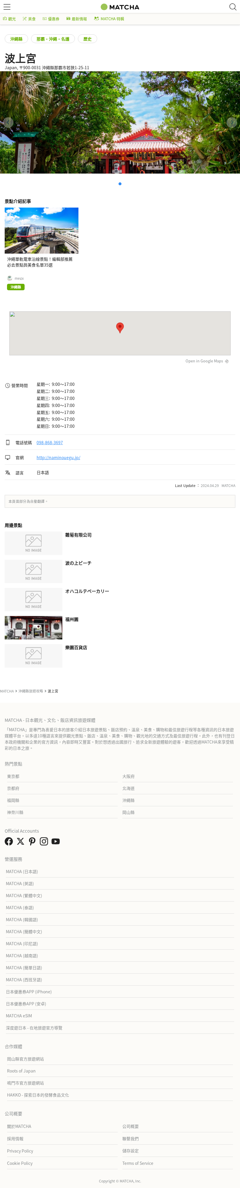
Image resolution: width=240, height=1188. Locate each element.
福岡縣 (13, 800)
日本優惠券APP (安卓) (26, 1004)
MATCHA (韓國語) (22, 919)
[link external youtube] (57, 842)
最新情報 (79, 18)
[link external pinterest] (33, 842)
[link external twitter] (21, 842)
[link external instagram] (45, 842)
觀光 (12, 18)
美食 (32, 18)
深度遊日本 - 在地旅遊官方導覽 (34, 1028)
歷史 (87, 39)
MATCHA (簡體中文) (24, 931)
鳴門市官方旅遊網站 (25, 1083)
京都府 (13, 788)
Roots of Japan (21, 1071)
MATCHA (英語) (20, 883)
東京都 (13, 776)
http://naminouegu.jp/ (58, 457)
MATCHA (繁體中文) (24, 895)
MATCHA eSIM (19, 1016)
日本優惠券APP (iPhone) (29, 991)
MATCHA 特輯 (112, 18)
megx (19, 278)
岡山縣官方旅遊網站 (25, 1059)
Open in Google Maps (204, 361)
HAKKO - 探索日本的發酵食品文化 (38, 1095)
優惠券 (53, 18)
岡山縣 (128, 812)
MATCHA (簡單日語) (24, 967)
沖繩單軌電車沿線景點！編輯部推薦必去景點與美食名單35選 (40, 262)
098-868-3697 (50, 442)
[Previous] (8, 122)
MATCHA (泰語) (20, 907)
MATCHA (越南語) (22, 955)
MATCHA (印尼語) (22, 943)
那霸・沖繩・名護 (53, 39)
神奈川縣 (15, 812)
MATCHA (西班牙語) (24, 979)
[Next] (232, 122)
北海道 (128, 788)
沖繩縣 (16, 39)
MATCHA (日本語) (22, 871)
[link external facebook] (10, 842)
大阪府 (128, 776)
